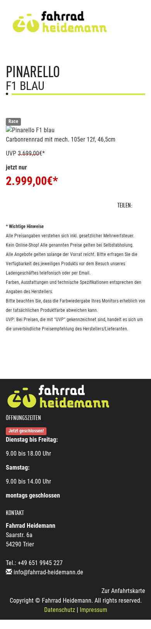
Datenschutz (59, 609)
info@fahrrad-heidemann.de (48, 572)
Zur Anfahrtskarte (123, 590)
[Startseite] (60, 22)
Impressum (93, 609)
